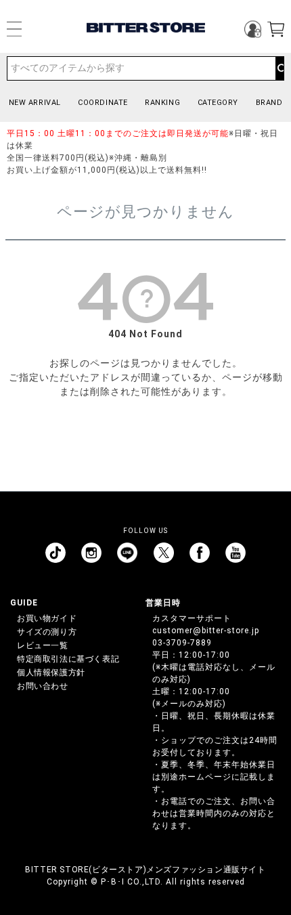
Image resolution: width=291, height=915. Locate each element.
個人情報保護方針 (51, 672)
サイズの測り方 (46, 632)
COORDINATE (103, 102)
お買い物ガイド (46, 618)
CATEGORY (218, 102)
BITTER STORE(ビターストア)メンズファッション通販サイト (145, 869)
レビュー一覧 (42, 645)
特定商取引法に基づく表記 (68, 659)
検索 (279, 68)
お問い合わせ (42, 686)
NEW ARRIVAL (35, 102)
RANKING (162, 102)
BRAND (269, 102)
